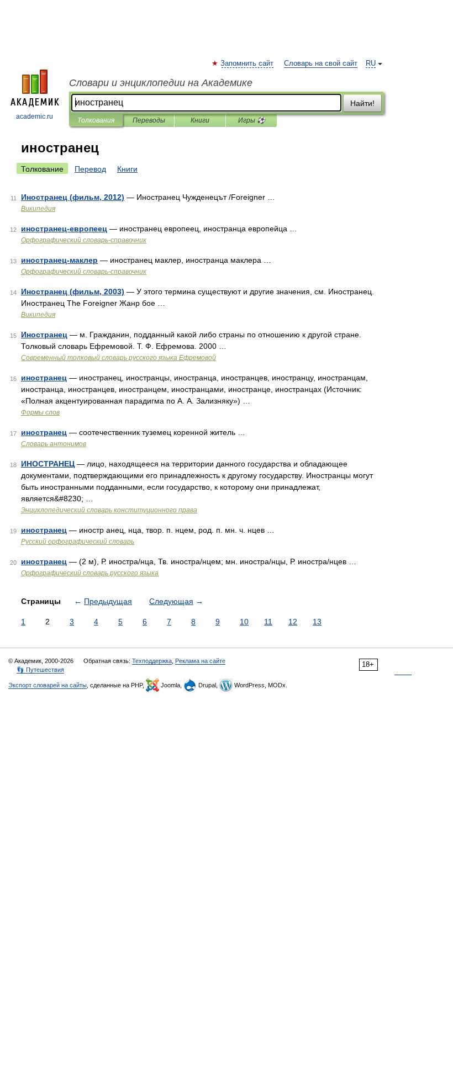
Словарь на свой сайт (320, 63)
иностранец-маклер (59, 260)
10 (244, 621)
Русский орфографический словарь (77, 541)
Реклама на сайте (200, 661)
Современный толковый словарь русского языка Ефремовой (118, 358)
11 (268, 621)
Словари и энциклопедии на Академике (160, 82)
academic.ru (34, 116)
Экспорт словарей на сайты (47, 685)
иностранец (44, 377)
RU (371, 63)
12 (292, 621)
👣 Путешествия (40, 669)
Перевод (90, 169)
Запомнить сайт (247, 63)
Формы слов (40, 412)
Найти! (362, 103)
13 (317, 621)
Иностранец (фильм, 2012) (72, 197)
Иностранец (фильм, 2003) (72, 291)
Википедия (38, 209)
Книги (200, 120)
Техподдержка (152, 661)
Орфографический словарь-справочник (83, 240)
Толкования (95, 120)
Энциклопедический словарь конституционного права (109, 510)
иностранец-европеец (64, 228)
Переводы (149, 120)
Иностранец (44, 334)
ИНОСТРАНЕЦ (48, 463)
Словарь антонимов (53, 444)
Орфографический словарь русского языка (90, 573)
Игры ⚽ (251, 120)
